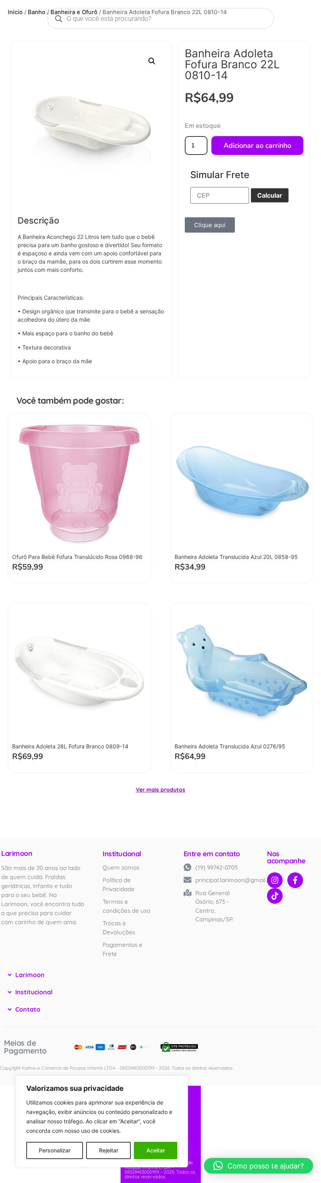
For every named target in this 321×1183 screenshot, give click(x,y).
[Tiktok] (275, 896)
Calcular (269, 195)
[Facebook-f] (295, 880)
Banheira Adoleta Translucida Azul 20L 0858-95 (236, 556)
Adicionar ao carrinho (257, 145)
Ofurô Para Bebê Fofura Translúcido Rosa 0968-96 (77, 556)
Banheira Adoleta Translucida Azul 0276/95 (230, 746)
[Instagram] (275, 880)
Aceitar (155, 1150)
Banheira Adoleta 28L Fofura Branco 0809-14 (70, 746)
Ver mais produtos (160, 789)
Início (15, 12)
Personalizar (54, 1150)
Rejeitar (108, 1150)
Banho (36, 12)
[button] (152, 61)
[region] (102, 1121)
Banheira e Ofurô (73, 12)
